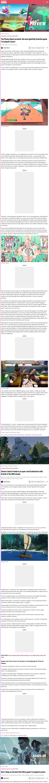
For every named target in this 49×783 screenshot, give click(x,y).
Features (7, 33)
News (6, 466)
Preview (15, 434)
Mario (28, 396)
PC (34, 527)
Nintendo (13, 291)
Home (2, 33)
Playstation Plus (21, 434)
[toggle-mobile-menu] (47, 2)
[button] (47, 48)
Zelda (22, 67)
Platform (11, 466)
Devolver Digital (31, 59)
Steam (15, 466)
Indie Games (28, 434)
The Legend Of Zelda (37, 434)
